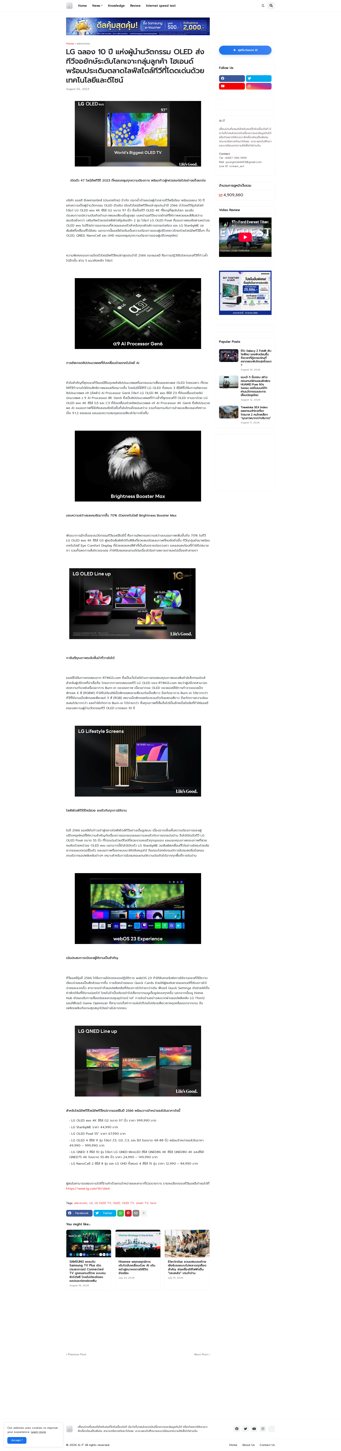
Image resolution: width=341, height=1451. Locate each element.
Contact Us (267, 1445)
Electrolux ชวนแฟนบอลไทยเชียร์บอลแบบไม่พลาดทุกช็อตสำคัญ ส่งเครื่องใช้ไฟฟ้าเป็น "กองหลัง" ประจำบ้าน (187, 1267)
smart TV (142, 1203)
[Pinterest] (128, 1213)
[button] (263, 5)
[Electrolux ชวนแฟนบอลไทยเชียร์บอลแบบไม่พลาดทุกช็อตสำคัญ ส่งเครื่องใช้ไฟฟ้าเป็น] (187, 1243)
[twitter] (259, 78)
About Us (248, 1445)
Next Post (201, 1354)
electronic (83, 43)
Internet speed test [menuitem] (161, 6)
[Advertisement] (162, 1320)
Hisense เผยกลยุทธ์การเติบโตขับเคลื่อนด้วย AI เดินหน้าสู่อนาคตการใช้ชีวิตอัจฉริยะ (137, 1267)
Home (70, 43)
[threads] (271, 1429)
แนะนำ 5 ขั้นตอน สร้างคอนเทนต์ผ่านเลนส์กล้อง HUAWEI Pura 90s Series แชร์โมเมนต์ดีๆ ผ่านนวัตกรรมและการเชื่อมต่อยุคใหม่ (255, 386)
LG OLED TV (103, 1203)
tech (153, 1203)
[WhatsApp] (120, 1213)
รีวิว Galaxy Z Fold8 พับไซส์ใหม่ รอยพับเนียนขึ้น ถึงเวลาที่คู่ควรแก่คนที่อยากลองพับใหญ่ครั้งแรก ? (256, 358)
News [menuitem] (96, 6)
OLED (116, 1203)
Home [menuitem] (82, 6)
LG (91, 1203)
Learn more (38, 1432)
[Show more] (143, 1213)
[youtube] (232, 86)
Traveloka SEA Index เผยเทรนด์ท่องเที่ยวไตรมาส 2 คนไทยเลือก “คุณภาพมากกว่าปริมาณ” (256, 413)
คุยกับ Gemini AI (245, 50)
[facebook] (232, 78)
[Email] (136, 1213)
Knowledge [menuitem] (116, 6)
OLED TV (128, 1203)
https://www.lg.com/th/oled (88, 1188)
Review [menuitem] (135, 6)
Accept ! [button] (16, 1440)
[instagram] (259, 86)
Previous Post (77, 1354)
